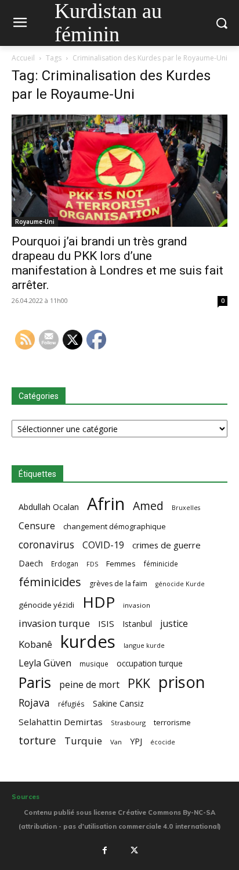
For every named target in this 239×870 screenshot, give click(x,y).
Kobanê (35, 644)
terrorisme (172, 722)
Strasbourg (128, 722)
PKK (139, 683)
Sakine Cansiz (118, 703)
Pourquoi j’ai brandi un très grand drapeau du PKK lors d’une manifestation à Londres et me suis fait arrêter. (117, 263)
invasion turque (54, 623)
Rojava (34, 703)
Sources (25, 797)
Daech (31, 563)
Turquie (83, 740)
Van (116, 741)
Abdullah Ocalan (49, 506)
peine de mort (89, 685)
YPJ (136, 741)
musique (93, 663)
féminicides (50, 582)
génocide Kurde (180, 584)
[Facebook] (104, 850)
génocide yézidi (46, 605)
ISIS (106, 623)
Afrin (106, 504)
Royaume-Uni (35, 222)
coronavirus (46, 545)
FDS (92, 563)
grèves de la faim (118, 584)
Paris (35, 682)
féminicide (161, 563)
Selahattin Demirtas (61, 722)
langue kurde (144, 645)
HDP (98, 602)
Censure (37, 526)
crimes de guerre (166, 545)
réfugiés (71, 703)
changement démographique (114, 526)
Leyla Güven (45, 663)
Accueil (23, 58)
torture (37, 740)
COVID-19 (103, 545)
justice (174, 624)
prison (181, 682)
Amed (148, 506)
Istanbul (137, 623)
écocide (162, 741)
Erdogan (64, 563)
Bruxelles (186, 508)
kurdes (87, 642)
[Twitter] (134, 850)
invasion (136, 605)
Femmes (121, 563)
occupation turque (150, 663)
